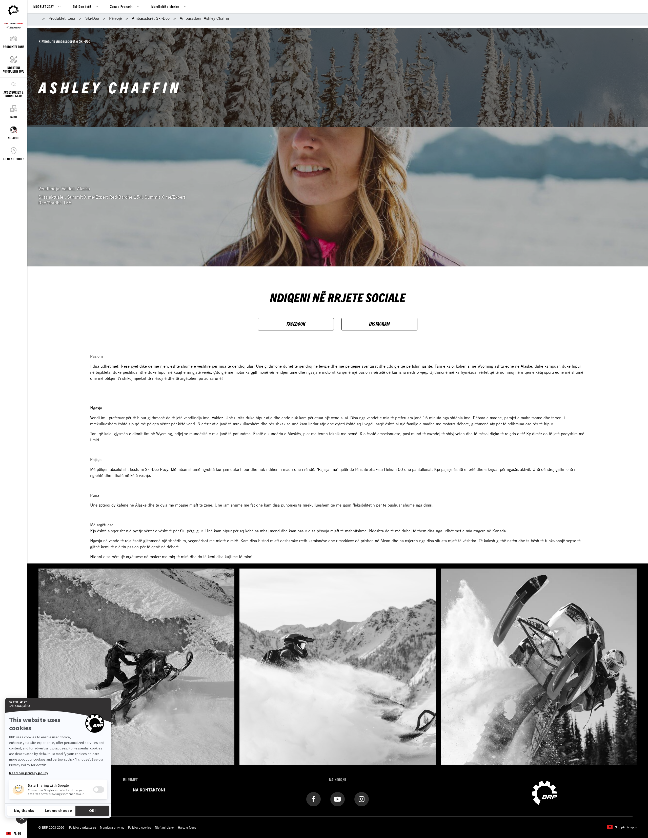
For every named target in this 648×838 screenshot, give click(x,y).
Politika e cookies (139, 827)
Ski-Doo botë (82, 6)
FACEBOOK (296, 324)
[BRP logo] (544, 792)
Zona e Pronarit (121, 6)
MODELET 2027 (43, 6)
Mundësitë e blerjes (165, 6)
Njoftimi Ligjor (164, 827)
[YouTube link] (337, 799)
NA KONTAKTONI (149, 789)
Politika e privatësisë (82, 827)
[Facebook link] (313, 799)
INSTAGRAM (379, 324)
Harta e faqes (187, 827)
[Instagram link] (361, 799)
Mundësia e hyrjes (112, 827)
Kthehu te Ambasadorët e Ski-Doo (66, 41)
